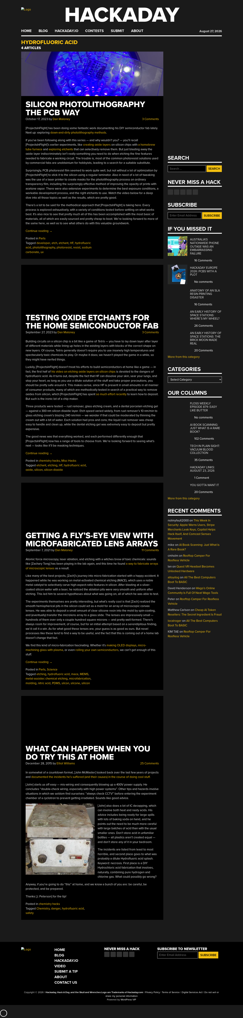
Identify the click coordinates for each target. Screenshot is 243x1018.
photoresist (64, 247)
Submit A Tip (66, 971)
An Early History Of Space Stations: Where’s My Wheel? (205, 315)
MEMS (84, 674)
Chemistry (43, 908)
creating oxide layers (97, 145)
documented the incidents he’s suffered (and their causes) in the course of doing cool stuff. (90, 777)
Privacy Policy (152, 992)
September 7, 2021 (38, 550)
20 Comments (203, 350)
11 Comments (150, 550)
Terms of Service (171, 992)
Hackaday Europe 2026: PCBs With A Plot (204, 271)
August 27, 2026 (210, 31)
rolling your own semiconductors (96, 650)
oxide (29, 470)
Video (60, 966)
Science (52, 669)
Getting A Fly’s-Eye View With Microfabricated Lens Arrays (92, 540)
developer (43, 243)
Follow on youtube (183, 192)
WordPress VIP (128, 999)
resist (76, 247)
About (137, 31)
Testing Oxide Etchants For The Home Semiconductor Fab (92, 322)
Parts (42, 238)
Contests (94, 31)
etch (54, 243)
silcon (65, 683)
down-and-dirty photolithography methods (78, 132)
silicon (38, 470)
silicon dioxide (53, 470)
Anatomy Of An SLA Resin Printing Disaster (205, 294)
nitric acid (44, 683)
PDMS (56, 683)
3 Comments (150, 119)
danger (55, 908)
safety (30, 913)
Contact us (195, 192)
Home (26, 31)
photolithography (44, 247)
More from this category (184, 357)
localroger (174, 621)
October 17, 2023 (37, 119)
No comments (203, 282)
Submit (117, 31)
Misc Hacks (68, 461)
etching (52, 465)
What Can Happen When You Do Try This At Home (88, 753)
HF (71, 243)
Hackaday (121, 15)
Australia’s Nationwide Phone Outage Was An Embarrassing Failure (204, 246)
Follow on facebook (170, 192)
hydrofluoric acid (75, 465)
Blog (43, 31)
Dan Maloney (61, 119)
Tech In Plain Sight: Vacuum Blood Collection (205, 449)
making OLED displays (121, 645)
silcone (75, 683)
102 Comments (204, 439)
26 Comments (203, 326)
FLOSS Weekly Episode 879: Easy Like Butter (203, 407)
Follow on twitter (176, 192)
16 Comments (203, 260)
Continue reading (39, 231)
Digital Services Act (192, 992)
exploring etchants (61, 149)
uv (42, 252)
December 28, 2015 (39, 763)
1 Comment (201, 478)
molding (31, 683)
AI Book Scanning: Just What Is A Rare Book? (205, 428)
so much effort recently (111, 394)
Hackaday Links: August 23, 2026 (202, 469)
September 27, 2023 (39, 332)
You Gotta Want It (204, 485)
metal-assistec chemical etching (47, 678)
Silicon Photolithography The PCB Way (85, 109)
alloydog (173, 577)
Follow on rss (189, 192)
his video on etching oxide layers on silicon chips (83, 371)
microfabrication (80, 678)
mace (74, 674)
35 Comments (203, 460)
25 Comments (149, 763)
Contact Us (65, 982)
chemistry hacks (49, 461)
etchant (63, 243)
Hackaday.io (66, 31)
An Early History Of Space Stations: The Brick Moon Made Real (205, 338)
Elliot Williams (66, 763)
